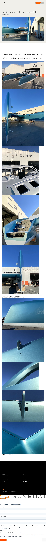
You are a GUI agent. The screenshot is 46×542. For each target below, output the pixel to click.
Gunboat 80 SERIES (5, 479)
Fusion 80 (3, 481)
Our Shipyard (25, 476)
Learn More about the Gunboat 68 (8, 454)
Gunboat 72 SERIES (5, 477)
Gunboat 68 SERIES (5, 476)
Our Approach (25, 477)
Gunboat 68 (7, 54)
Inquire (3, 491)
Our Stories (25, 481)
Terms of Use (7, 491)
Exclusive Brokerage (27, 479)
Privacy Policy (13, 491)
